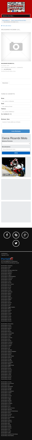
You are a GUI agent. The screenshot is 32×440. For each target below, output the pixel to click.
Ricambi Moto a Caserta (6, 334)
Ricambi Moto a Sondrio (6, 428)
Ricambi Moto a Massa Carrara (8, 408)
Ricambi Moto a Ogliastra (6, 298)
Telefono (3, 109)
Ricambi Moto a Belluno (6, 328)
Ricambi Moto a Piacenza (6, 360)
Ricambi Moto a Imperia (6, 401)
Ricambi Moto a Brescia (6, 331)
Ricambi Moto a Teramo (6, 371)
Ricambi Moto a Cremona (6, 337)
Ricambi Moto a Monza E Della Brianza (9, 411)
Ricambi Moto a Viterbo (6, 379)
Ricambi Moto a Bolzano (6, 273)
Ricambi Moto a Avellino (6, 327)
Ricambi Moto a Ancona (6, 382)
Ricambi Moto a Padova (6, 299)
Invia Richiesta (16, 131)
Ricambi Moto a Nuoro (6, 412)
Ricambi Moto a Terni (5, 429)
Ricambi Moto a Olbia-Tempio (7, 356)
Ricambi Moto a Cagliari (6, 275)
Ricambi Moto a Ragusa (6, 363)
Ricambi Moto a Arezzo (6, 325)
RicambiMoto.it (6, 20)
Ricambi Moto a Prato (5, 305)
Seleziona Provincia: (7, 141)
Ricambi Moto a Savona (6, 426)
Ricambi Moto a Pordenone (7, 362)
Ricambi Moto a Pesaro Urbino (7, 417)
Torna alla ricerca (6, 25)
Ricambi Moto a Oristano (6, 414)
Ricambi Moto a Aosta (6, 267)
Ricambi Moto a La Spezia (6, 403)
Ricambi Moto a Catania (6, 392)
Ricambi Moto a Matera (6, 293)
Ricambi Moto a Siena (5, 311)
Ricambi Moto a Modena (6, 353)
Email (2, 103)
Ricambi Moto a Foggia (6, 398)
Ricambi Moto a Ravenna (6, 421)
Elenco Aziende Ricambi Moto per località (10, 263)
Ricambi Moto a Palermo (6, 357)
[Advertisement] (13, 189)
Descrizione (5, 83)
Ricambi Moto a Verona (6, 377)
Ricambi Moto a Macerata (6, 291)
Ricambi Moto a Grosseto (6, 343)
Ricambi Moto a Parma (6, 415)
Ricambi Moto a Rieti (5, 423)
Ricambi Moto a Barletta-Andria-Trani (9, 270)
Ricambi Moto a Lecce (6, 346)
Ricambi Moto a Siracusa (6, 369)
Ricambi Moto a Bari (5, 385)
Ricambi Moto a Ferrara (6, 282)
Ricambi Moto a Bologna (6, 388)
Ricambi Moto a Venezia (6, 376)
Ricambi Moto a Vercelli (6, 319)
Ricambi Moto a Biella (5, 330)
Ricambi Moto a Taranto (6, 313)
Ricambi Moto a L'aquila (6, 345)
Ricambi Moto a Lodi (5, 348)
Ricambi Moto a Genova (6, 400)
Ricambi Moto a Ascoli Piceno (7, 383)
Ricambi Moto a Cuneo (6, 281)
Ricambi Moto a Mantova (6, 350)
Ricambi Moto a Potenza (6, 420)
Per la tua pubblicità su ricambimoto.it (9, 261)
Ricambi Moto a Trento (6, 431)
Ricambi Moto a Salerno (6, 310)
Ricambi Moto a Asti (5, 268)
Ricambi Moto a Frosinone (6, 342)
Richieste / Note (5, 119)
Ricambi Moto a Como (6, 394)
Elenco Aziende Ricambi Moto (18, 20)
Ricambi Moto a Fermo (6, 397)
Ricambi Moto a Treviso (6, 316)
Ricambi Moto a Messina (6, 409)
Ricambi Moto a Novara (6, 354)
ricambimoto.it (4, 253)
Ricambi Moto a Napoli (6, 296)
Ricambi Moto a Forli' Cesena (7, 284)
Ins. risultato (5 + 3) (6, 114)
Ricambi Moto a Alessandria (7, 323)
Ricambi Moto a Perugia (6, 359)
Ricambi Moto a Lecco (6, 405)
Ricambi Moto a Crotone (6, 395)
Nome (2, 98)
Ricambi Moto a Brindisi (6, 389)
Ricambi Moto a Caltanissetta (7, 333)
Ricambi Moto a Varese (6, 318)
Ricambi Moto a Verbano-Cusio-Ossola (9, 434)
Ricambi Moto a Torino (6, 314)
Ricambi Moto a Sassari (6, 368)
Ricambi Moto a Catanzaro (7, 278)
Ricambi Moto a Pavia (5, 301)
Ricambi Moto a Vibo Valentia (7, 435)
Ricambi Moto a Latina (6, 288)
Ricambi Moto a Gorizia (6, 285)
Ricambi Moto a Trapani (6, 373)
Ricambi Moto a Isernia (6, 287)
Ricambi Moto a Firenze (6, 340)
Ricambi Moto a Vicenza (6, 321)
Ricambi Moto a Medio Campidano (8, 351)
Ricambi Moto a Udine (6, 432)
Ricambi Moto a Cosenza (6, 279)
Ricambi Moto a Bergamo (6, 271)
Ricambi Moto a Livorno (6, 290)
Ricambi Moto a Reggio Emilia (7, 365)
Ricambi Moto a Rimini (6, 308)
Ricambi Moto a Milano (6, 295)
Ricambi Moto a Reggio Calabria (8, 307)
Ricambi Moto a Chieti (6, 336)
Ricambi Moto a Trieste (6, 374)
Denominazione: (6, 146)
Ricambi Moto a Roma (6, 366)
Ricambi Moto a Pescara (6, 302)
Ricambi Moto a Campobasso (7, 391)
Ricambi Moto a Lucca (6, 406)
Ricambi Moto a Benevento (7, 386)
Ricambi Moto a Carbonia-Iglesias (8, 276)
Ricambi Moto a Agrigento (6, 265)
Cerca (16, 153)
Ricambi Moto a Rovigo (6, 424)
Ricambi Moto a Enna (5, 339)
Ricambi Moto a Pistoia (6, 304)
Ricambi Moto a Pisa (5, 418)
